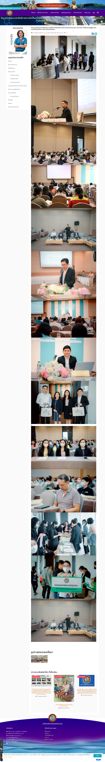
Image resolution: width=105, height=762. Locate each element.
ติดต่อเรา (10, 103)
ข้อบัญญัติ (10, 100)
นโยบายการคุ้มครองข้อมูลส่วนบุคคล (51, 747)
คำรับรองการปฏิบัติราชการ (14, 89)
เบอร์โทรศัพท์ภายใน (49, 735)
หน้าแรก (33, 13)
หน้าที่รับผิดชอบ (11, 68)
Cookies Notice (7, 757)
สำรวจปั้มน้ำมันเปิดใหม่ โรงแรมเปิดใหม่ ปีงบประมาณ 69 (64, 705)
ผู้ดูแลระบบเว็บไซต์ (49, 739)
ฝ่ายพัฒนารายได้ (14, 79)
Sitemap (47, 737)
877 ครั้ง (45, 33)
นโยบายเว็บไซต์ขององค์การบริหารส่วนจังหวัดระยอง (86, 747)
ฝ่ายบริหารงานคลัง (14, 75)
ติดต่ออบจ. (47, 733)
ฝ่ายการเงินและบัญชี (14, 82)
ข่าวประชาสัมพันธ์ (56, 23)
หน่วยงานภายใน (11, 72)
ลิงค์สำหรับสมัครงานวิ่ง (13, 107)
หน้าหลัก (10, 61)
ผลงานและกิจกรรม (14, 96)
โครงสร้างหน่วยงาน (12, 64)
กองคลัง (49, 23)
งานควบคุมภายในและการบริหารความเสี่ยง (17, 86)
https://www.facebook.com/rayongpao (17, 743)
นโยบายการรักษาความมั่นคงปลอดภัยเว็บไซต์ (67, 747)
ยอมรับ (97, 756)
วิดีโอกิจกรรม (48, 732)
